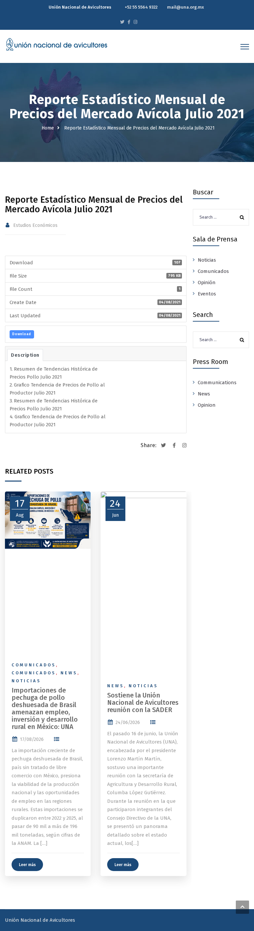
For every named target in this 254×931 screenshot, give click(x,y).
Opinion (207, 405)
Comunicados (34, 664)
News (69, 672)
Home (48, 128)
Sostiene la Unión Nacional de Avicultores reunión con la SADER (143, 702)
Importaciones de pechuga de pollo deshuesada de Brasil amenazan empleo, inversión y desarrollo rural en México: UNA (45, 708)
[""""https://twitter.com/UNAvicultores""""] (122, 22)
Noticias (26, 680)
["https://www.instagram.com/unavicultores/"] (135, 22)
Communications (217, 383)
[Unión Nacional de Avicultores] (56, 44)
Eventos (207, 294)
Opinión (207, 282)
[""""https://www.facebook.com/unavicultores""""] (129, 22)
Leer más (27, 864)
